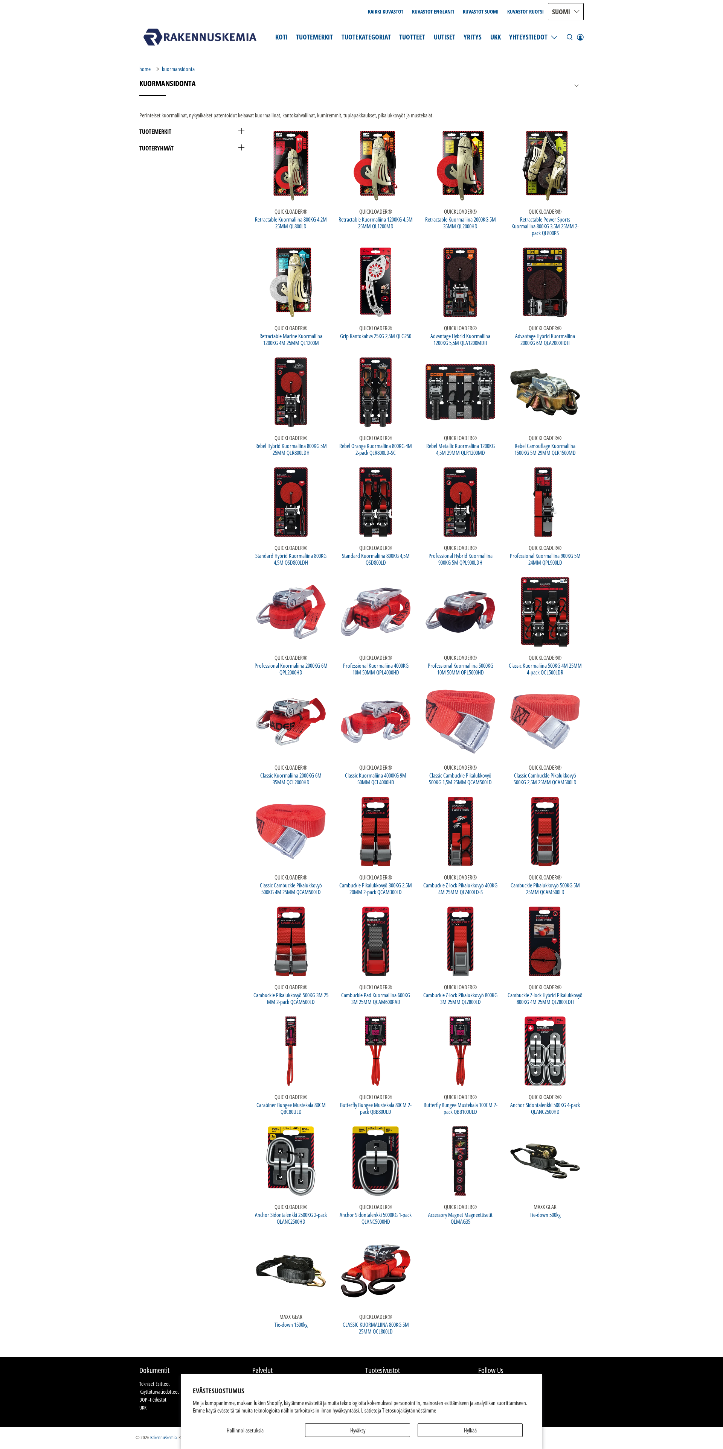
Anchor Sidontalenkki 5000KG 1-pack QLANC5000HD (376, 1218)
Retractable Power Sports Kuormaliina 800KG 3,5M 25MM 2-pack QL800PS (545, 226)
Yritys (473, 36)
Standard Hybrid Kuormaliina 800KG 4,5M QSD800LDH (290, 559)
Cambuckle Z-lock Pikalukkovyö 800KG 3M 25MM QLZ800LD (460, 998)
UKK (495, 36)
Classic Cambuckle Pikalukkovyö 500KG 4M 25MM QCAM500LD (291, 888)
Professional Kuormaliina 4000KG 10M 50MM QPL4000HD (376, 669)
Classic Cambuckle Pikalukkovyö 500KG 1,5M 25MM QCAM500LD (460, 778)
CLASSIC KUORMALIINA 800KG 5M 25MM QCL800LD (376, 1328)
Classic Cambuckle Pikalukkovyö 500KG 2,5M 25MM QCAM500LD (545, 778)
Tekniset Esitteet (154, 1383)
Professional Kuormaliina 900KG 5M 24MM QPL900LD (545, 559)
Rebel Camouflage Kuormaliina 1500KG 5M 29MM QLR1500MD (545, 449)
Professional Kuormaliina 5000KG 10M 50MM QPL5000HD (460, 669)
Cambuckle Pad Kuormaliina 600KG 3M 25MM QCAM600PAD (375, 998)
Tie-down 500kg (545, 1214)
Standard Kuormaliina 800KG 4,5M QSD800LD (376, 559)
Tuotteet (412, 36)
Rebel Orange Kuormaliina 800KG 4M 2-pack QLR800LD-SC (375, 449)
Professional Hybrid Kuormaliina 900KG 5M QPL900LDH (461, 559)
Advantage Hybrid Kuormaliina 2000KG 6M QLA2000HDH (545, 339)
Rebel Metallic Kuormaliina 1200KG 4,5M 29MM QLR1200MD (460, 449)
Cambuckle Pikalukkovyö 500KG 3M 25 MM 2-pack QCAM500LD (290, 998)
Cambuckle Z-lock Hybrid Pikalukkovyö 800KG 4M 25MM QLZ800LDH (545, 998)
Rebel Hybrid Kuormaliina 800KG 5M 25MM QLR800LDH (291, 449)
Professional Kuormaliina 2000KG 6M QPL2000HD (291, 669)
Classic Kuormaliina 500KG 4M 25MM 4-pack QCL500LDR (545, 669)
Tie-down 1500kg (291, 1324)
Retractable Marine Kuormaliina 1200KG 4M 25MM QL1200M (290, 339)
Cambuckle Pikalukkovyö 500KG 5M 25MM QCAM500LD (545, 888)
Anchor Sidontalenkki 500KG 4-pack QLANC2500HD (545, 1108)
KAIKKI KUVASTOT (385, 11)
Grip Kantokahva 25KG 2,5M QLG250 (375, 335)
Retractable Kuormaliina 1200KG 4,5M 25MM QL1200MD (376, 222)
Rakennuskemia (163, 1437)
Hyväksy (357, 1430)
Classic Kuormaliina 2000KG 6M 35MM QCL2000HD (291, 778)
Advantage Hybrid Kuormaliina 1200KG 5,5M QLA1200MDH (460, 339)
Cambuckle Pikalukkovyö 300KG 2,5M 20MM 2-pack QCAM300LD (375, 888)
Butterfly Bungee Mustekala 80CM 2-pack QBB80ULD (376, 1108)
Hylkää (470, 1430)
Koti (281, 36)
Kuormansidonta (178, 69)
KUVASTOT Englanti (433, 11)
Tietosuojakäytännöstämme (409, 1410)
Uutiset (444, 36)
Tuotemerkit (314, 36)
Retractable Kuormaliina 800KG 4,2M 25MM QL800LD (291, 222)
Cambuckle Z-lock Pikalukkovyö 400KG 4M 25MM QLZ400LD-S (460, 888)
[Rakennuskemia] (199, 37)
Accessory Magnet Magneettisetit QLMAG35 (460, 1218)
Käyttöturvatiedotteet (159, 1391)
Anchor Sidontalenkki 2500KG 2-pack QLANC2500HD (291, 1218)
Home (145, 69)
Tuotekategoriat (366, 36)
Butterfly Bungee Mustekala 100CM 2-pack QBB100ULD (460, 1108)
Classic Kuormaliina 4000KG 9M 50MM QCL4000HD (375, 778)
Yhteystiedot (528, 36)
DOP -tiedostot (152, 1399)
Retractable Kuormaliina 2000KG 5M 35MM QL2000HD (460, 222)
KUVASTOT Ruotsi (525, 11)
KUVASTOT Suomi (481, 11)
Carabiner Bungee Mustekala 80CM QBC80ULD (291, 1108)
